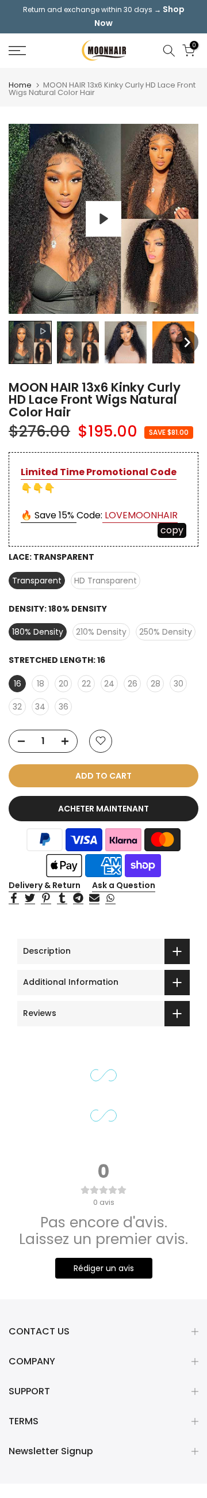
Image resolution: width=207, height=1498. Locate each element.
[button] (30, 342)
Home (20, 85)
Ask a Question (123, 885)
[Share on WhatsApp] (110, 898)
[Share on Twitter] (30, 898)
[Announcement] (103, 17)
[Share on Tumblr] (62, 898)
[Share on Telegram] (78, 898)
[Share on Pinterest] (46, 898)
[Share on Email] (94, 898)
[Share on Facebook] (14, 898)
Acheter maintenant (103, 808)
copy (171, 530)
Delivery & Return (44, 885)
